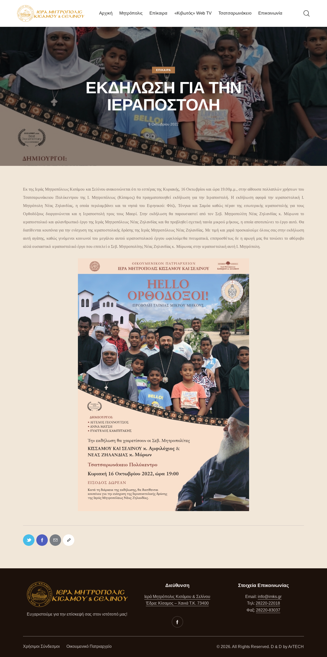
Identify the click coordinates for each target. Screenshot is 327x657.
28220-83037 (268, 610)
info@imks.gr (270, 596)
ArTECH (296, 646)
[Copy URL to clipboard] (68, 540)
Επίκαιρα (163, 70)
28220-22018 (268, 603)
